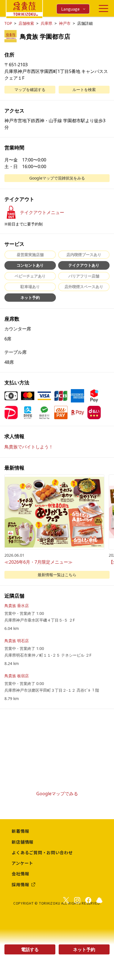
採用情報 (20, 884)
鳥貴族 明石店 (16, 640)
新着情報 (20, 831)
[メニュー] (103, 8)
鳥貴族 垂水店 (16, 605)
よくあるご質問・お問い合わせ (42, 852)
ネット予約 (84, 949)
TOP (8, 23)
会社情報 (20, 873)
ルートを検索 (84, 89)
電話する (30, 949)
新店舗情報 (22, 842)
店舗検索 (26, 23)
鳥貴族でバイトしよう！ (28, 447)
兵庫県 (46, 23)
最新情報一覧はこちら (57, 574)
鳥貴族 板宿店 (16, 675)
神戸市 (65, 23)
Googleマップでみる (57, 793)
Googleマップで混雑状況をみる (57, 178)
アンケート (22, 863)
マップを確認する (29, 89)
